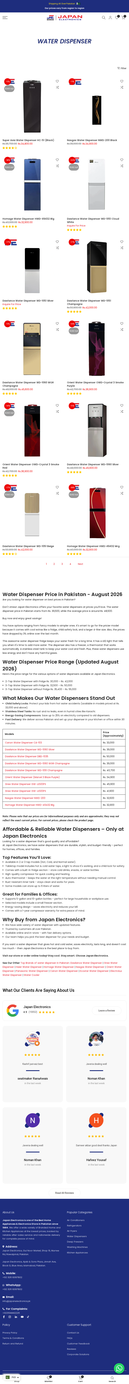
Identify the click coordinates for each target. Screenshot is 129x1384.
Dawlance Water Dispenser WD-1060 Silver (93, 464)
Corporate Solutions (78, 1354)
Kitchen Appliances (77, 1252)
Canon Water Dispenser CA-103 (23, 742)
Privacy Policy (10, 1332)
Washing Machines (77, 1247)
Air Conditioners (75, 1220)
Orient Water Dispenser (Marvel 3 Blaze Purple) (32, 777)
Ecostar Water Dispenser (94, 971)
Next (80, 564)
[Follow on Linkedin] (15, 1317)
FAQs (69, 1338)
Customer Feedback (78, 1343)
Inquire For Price (76, 225)
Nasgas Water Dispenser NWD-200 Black (92, 140)
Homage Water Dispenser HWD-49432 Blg (28, 218)
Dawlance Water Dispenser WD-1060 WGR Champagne (37, 763)
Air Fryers (72, 1231)
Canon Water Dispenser (64, 971)
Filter (123, 68)
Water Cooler (31, 975)
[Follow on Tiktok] (28, 1317)
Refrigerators (74, 1225)
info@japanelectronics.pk (16, 1301)
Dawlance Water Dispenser (86, 963)
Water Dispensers (77, 1236)
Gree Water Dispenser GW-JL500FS (25, 784)
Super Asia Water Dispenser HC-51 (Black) (28, 140)
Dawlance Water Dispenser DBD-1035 (26, 756)
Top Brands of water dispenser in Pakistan (44, 963)
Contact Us (73, 1332)
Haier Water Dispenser (29, 967)
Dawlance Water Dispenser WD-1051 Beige (28, 546)
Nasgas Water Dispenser (90, 967)
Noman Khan (96, 1078)
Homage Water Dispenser (59, 967)
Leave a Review (106, 1010)
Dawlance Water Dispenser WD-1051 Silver (28, 300)
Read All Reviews (64, 1193)
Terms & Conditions (13, 1338)
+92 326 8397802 (12, 1277)
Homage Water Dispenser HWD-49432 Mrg (93, 546)
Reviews (71, 1349)
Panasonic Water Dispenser (32, 971)
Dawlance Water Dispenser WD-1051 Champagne (33, 770)
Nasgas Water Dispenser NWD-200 (25, 798)
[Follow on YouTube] (22, 1317)
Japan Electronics (37, 1007)
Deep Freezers (75, 1241)
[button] (10, 148)
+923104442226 (11, 1312)
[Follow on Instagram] (10, 1317)
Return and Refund (13, 1343)
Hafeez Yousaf (96, 1160)
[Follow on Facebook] (4, 1317)
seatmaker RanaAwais (33, 1078)
